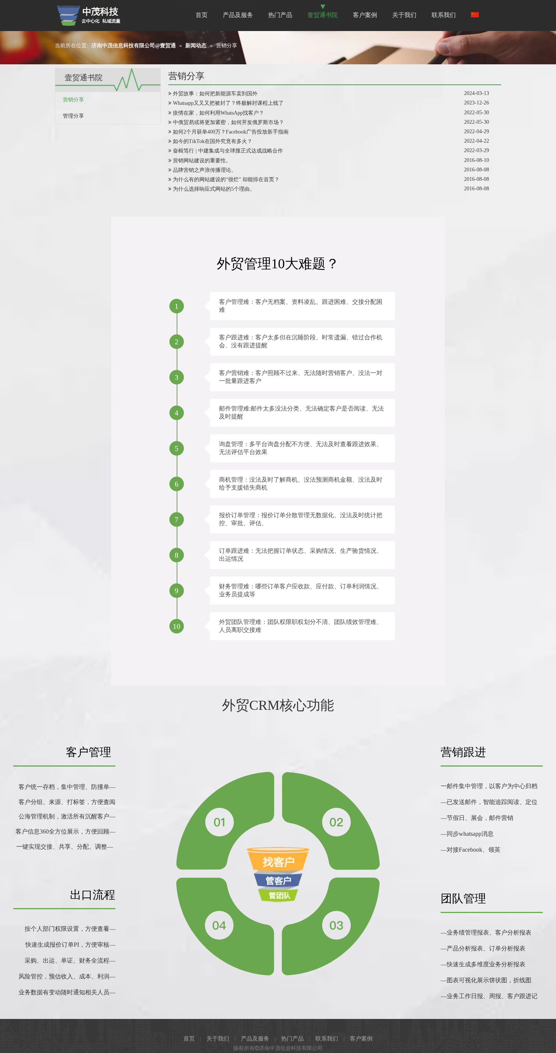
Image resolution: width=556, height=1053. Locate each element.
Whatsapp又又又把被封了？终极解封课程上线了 (228, 103)
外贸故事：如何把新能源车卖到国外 (215, 93)
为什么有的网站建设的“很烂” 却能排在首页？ (226, 179)
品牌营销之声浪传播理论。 (204, 170)
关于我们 (218, 1039)
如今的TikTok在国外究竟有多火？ (212, 141)
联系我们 (326, 1039)
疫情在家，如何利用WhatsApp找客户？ (218, 113)
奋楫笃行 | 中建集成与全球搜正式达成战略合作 (228, 151)
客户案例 (361, 1039)
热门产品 (292, 1039)
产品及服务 (255, 1039)
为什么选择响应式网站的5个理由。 (214, 189)
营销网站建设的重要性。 (202, 160)
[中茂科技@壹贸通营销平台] (89, 15)
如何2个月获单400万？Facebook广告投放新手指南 (231, 132)
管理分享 (73, 116)
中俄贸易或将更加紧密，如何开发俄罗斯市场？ (228, 122)
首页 (189, 1039)
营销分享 (73, 100)
